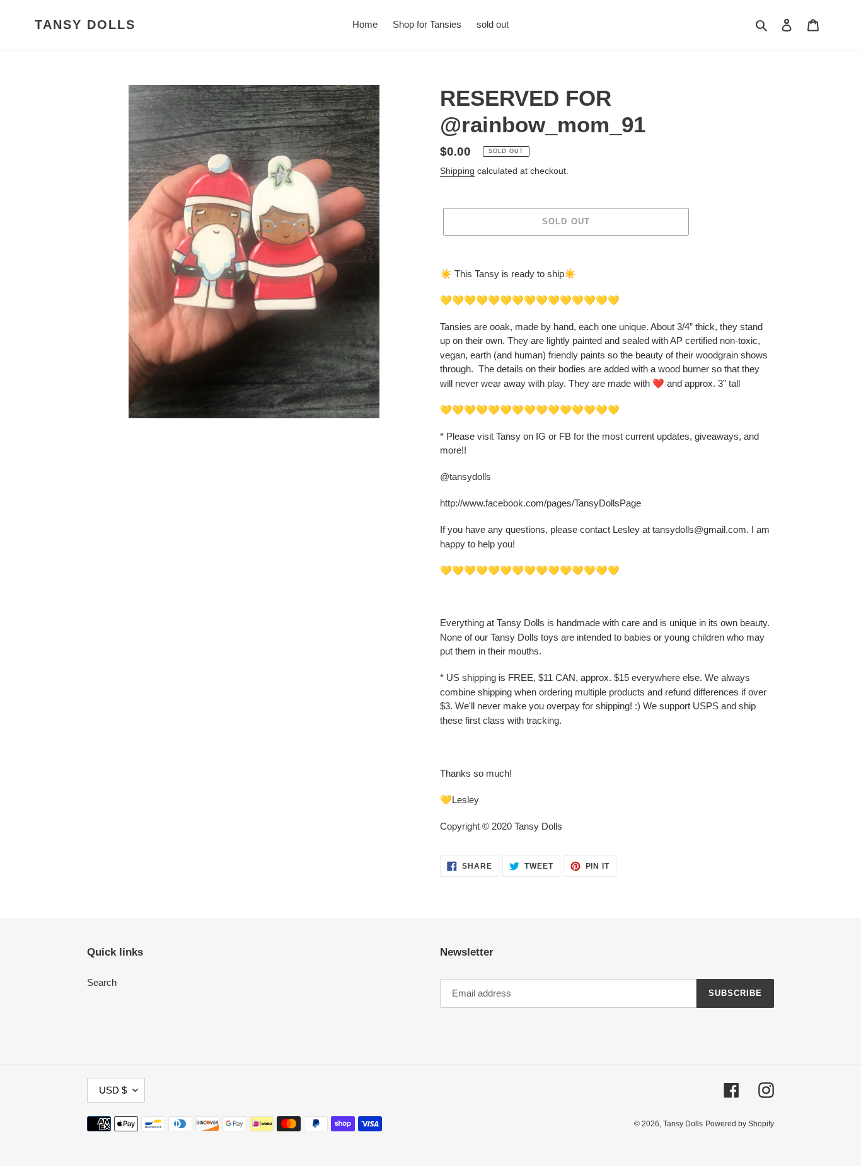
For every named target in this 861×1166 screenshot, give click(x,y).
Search (102, 982)
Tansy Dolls (85, 24)
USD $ (113, 1090)
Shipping (457, 171)
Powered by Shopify (739, 1123)
